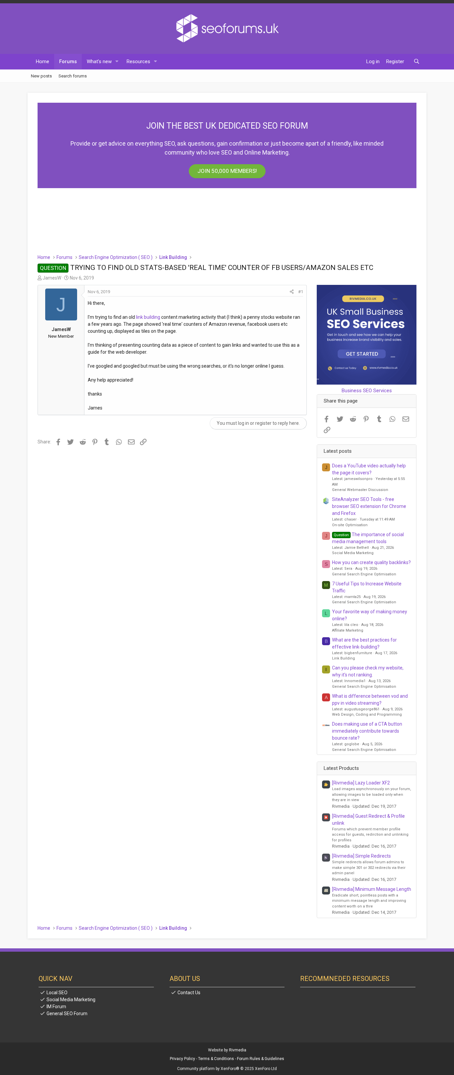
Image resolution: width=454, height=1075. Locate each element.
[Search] (416, 61)
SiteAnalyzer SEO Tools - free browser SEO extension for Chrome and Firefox (369, 506)
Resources (138, 61)
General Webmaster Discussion (360, 490)
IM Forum (56, 1006)
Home (42, 61)
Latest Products (341, 768)
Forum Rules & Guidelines (260, 1058)
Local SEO (57, 992)
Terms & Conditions (216, 1058)
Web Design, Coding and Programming (367, 714)
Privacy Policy (182, 1058)
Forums (68, 61)
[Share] (291, 292)
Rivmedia (237, 1050)
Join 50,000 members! (227, 171)
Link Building (343, 658)
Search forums (72, 75)
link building (148, 317)
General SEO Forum (67, 1013)
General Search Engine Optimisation (364, 574)
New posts (41, 75)
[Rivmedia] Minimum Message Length (371, 889)
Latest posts (338, 451)
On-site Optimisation (350, 525)
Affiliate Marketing (347, 630)
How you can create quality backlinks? (371, 562)
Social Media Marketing (353, 553)
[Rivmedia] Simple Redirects (361, 856)
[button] (117, 61)
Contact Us (188, 992)
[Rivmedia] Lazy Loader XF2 (361, 782)
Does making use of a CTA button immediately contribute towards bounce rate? (367, 731)
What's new (99, 61)
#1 (300, 291)
